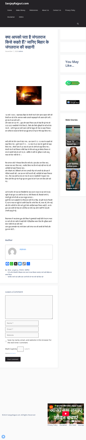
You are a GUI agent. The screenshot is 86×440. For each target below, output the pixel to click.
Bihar (9, 270)
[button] (78, 23)
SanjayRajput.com (17, 3)
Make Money (20, 10)
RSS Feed (72, 425)
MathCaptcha (13, 353)
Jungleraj (15, 270)
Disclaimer (11, 17)
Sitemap (81, 425)
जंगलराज (21, 270)
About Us (45, 10)
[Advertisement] (29, 70)
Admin (21, 51)
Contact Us (57, 10)
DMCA (21, 17)
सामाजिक (27, 270)
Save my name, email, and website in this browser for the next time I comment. (29, 341)
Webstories (33, 10)
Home (9, 10)
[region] (27, 425)
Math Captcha (11, 349)
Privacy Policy (70, 10)
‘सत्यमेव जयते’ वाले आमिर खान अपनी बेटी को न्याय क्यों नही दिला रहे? (26, 277)
